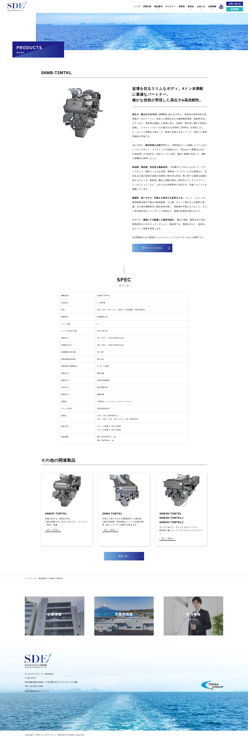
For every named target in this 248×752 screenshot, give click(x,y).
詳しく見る (52, 530)
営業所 (182, 6)
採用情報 (235, 9)
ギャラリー (170, 6)
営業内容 (147, 6)
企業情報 (212, 6)
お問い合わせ (234, 4)
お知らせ (201, 6)
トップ (137, 6)
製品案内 (158, 6)
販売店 (191, 6)
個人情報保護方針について (37, 691)
